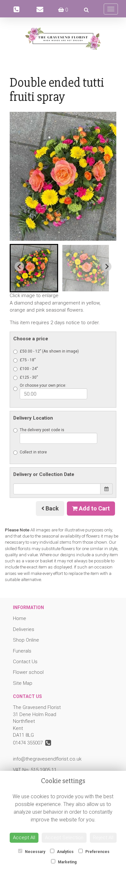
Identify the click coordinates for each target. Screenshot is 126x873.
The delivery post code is (42, 430)
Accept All (24, 837)
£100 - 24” (29, 368)
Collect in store (33, 452)
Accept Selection (64, 837)
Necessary (34, 851)
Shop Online (26, 640)
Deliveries (23, 629)
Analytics (65, 851)
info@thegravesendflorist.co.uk (47, 759)
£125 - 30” (29, 377)
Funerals (22, 651)
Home (19, 618)
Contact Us (25, 661)
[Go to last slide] (19, 266)
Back (51, 508)
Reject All (103, 837)
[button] (34, 268)
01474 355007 (29, 743)
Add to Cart (94, 508)
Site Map (22, 683)
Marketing (67, 862)
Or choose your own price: (43, 385)
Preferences (97, 851)
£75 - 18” (28, 360)
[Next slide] (106, 266)
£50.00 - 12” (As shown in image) (49, 351)
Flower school (28, 672)
